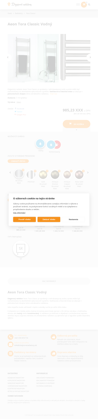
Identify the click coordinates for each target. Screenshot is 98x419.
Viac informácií (19, 212)
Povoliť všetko (25, 219)
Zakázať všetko (49, 219)
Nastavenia (73, 219)
